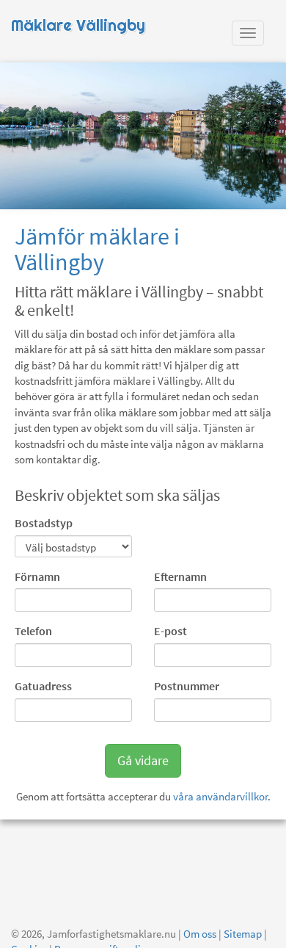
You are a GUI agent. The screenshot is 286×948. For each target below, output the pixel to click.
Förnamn (37, 576)
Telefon (33, 630)
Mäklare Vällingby (78, 25)
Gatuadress (43, 686)
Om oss (199, 934)
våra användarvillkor (220, 796)
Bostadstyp (44, 522)
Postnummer (186, 686)
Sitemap (243, 934)
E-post (170, 630)
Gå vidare (143, 760)
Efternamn (180, 576)
